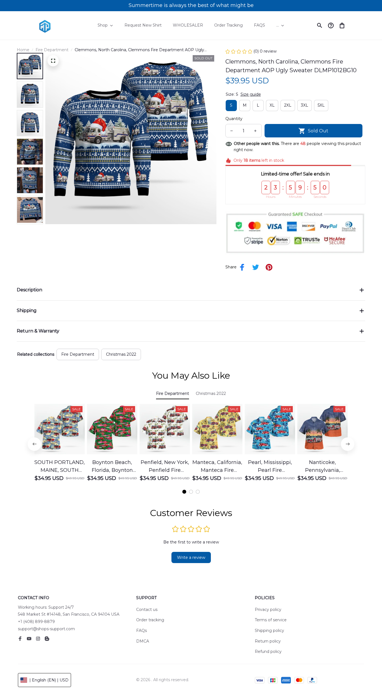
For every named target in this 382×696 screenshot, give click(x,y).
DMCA (142, 641)
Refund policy (268, 651)
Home (23, 49)
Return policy (268, 641)
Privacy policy (268, 609)
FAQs (141, 630)
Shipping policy (269, 630)
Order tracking (150, 619)
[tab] (184, 491)
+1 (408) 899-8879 (36, 621)
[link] (21, 675)
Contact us (146, 609)
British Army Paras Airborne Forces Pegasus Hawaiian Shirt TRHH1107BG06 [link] (66, 678)
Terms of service (271, 619)
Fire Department (52, 49)
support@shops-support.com (46, 628)
